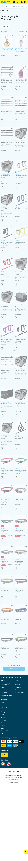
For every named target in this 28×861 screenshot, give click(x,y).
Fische (2, 723)
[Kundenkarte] (25, 2)
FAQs (2, 687)
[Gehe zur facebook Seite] (10, 771)
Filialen (17, 680)
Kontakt (3, 680)
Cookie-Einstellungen (14, 779)
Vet (2, 733)
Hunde (2, 714)
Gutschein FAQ (4, 692)
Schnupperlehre (5, 707)
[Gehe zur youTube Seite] (18, 771)
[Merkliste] (18, 2)
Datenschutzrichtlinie (10, 775)
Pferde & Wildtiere (5, 731)
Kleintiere (3, 720)
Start (2, 11)
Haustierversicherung (6, 695)
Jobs (2, 702)
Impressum (19, 775)
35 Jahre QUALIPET (20, 692)
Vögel (2, 728)
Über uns (17, 690)
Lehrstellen (4, 705)
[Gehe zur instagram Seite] (14, 771)
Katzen (8, 11)
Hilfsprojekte (18, 687)
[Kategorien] (2, 6)
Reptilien (3, 725)
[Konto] (22, 2)
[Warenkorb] (14, 2)
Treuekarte (4, 690)
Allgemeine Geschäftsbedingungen (13, 777)
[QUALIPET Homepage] (5, 2)
